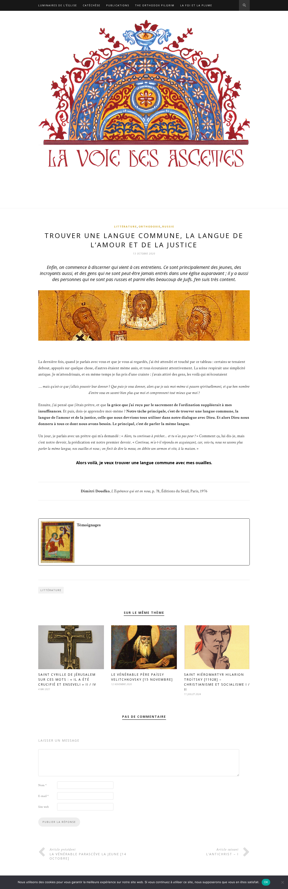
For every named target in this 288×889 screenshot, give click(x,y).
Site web (43, 807)
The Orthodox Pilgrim (154, 5)
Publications (117, 5)
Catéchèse (91, 5)
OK (266, 882)
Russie (168, 226)
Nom (42, 785)
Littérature (125, 226)
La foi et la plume (196, 5)
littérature (50, 590)
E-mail (43, 796)
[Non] (282, 882)
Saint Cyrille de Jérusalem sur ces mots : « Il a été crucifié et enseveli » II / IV (67, 679)
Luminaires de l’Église (57, 5)
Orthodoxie (149, 226)
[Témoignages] (144, 542)
